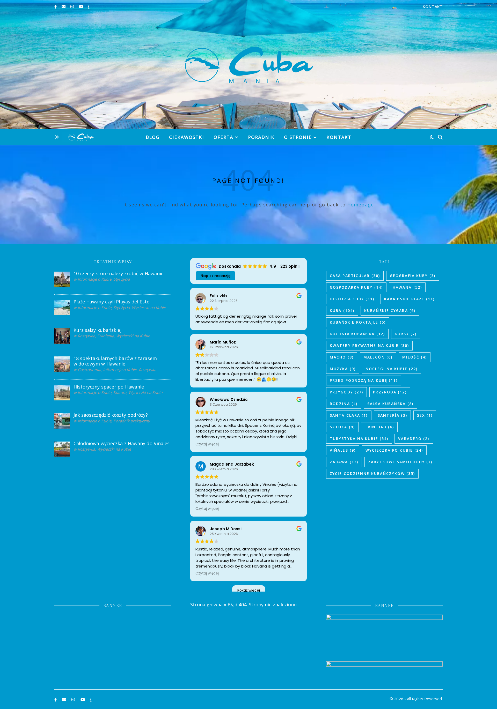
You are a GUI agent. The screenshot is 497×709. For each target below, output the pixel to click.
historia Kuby (352, 298)
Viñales (343, 450)
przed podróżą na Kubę (364, 380)
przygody (346, 392)
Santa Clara (349, 415)
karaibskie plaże (409, 298)
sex (425, 415)
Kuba (342, 310)
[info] (89, 6)
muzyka (343, 368)
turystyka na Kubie (359, 438)
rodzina (343, 403)
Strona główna (206, 604)
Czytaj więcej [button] (207, 444)
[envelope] (64, 6)
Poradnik (261, 137)
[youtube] (81, 6)
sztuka (342, 426)
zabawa (344, 461)
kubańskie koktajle (358, 322)
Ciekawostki (186, 137)
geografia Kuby (412, 275)
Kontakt (433, 6)
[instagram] (72, 6)
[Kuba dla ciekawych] (248, 65)
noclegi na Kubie (392, 368)
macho (342, 357)
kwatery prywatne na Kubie (369, 345)
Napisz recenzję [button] (216, 275)
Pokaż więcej (248, 590)
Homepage (360, 204)
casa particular (355, 275)
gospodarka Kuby (356, 287)
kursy (405, 333)
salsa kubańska (390, 403)
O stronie (298, 137)
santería (392, 415)
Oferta (223, 137)
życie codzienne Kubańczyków (372, 473)
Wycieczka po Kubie (394, 450)
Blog (152, 137)
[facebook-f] (56, 6)
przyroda (389, 392)
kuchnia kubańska (357, 333)
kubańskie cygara (389, 310)
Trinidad (379, 426)
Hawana (407, 287)
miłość (414, 357)
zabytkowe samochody (400, 461)
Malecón (377, 357)
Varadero (413, 438)
